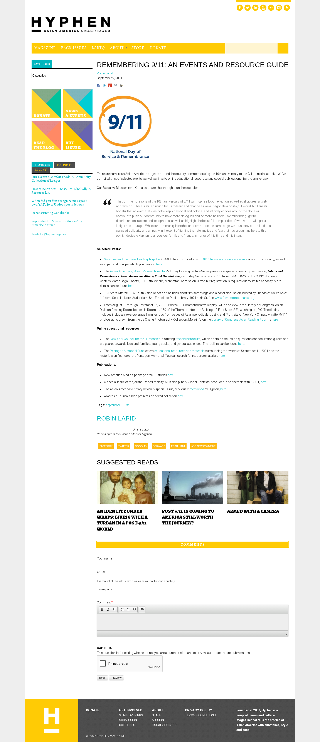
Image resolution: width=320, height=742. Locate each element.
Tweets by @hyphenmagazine (49, 234)
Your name (104, 558)
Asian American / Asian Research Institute (138, 271)
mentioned (196, 389)
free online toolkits (187, 339)
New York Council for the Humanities (135, 339)
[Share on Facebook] (98, 86)
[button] (102, 609)
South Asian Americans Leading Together (132, 259)
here (159, 264)
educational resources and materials (179, 351)
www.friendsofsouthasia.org (234, 298)
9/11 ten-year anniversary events (225, 259)
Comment (105, 602)
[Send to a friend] (115, 86)
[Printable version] (121, 86)
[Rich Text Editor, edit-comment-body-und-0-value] (192, 622)
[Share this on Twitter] (104, 86)
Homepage (104, 589)
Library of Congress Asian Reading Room (239, 319)
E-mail (101, 571)
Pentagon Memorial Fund (127, 351)
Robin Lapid (116, 418)
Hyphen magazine (51, 720)
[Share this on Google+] (110, 86)
